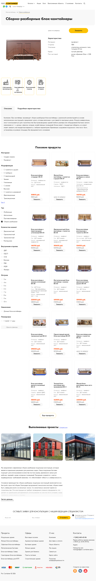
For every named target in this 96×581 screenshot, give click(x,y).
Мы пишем (52, 548)
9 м (5, 298)
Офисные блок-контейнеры (10, 544)
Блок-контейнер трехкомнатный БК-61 (39, 335)
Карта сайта (53, 555)
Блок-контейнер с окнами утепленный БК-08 (38, 282)
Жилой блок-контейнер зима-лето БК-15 (84, 385)
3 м (5, 279)
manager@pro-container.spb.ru (83, 549)
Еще (3, 202)
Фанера (6, 270)
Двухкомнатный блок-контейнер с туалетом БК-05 (62, 231)
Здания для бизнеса (32, 552)
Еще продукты (48, 415)
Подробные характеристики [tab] (29, 109)
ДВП (5, 250)
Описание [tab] (8, 109)
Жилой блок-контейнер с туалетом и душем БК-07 (62, 177)
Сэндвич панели (9, 157)
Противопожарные (10, 218)
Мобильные (8, 212)
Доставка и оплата (55, 541)
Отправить (64, 517)
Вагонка (6, 260)
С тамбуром (8, 173)
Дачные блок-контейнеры (12, 311)
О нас (51, 533)
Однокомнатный (9, 234)
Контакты (78, 3)
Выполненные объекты (56, 3)
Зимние (6, 179)
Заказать (78, 31)
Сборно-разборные (10, 222)
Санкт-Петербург (17, 6)
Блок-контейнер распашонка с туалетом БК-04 (82, 231)
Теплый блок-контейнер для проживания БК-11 (60, 385)
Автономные (8, 215)
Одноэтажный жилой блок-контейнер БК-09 (62, 335)
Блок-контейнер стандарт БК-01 (37, 176)
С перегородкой (9, 176)
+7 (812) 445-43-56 (80, 537)
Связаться (52, 552)
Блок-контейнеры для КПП (10, 559)
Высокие (7, 189)
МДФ (5, 266)
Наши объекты (54, 544)
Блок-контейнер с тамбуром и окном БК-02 (83, 177)
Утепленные (8, 182)
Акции (39, 3)
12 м (5, 301)
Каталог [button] (30, 3)
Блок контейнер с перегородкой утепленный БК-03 (37, 231)
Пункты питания (30, 555)
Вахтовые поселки (31, 537)
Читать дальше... (7, 499)
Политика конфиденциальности (56, 559)
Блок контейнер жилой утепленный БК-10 (38, 385)
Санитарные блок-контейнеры (11, 555)
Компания (52, 537)
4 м (5, 282)
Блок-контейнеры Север (9, 552)
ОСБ (5, 257)
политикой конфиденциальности (84, 518)
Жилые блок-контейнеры (9, 541)
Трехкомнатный (9, 238)
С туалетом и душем (11, 170)
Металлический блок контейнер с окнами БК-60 (61, 282)
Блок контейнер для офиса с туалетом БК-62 (83, 336)
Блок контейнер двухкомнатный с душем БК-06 (82, 282)
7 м (5, 292)
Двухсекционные (9, 195)
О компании (69, 3)
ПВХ (5, 263)
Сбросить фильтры (12, 327)
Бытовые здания (30, 544)
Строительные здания (32, 559)
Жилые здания (30, 548)
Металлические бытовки (9, 548)
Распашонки (8, 241)
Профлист (7, 160)
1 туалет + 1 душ (9, 321)
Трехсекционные (9, 198)
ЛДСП (6, 254)
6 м (5, 289)
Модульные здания (7, 537)
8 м (5, 295)
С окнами (7, 186)
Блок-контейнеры (11, 12)
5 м (5, 286)
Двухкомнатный (9, 231)
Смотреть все (63, 427)
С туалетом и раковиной (12, 192)
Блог (44, 3)
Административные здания (34, 541)
